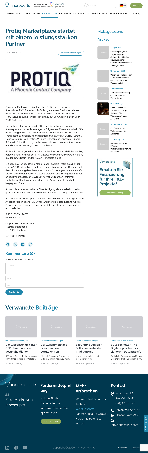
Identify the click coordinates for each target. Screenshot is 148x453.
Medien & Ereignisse (89, 418)
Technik (80, 404)
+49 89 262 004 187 (128, 410)
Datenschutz (137, 448)
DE (124, 5)
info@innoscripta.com (124, 425)
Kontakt (136, 6)
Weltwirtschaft (85, 409)
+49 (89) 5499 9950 (127, 415)
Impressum (122, 448)
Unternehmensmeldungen (71, 53)
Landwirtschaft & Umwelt (92, 413)
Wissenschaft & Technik (91, 399)
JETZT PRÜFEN (51, 421)
